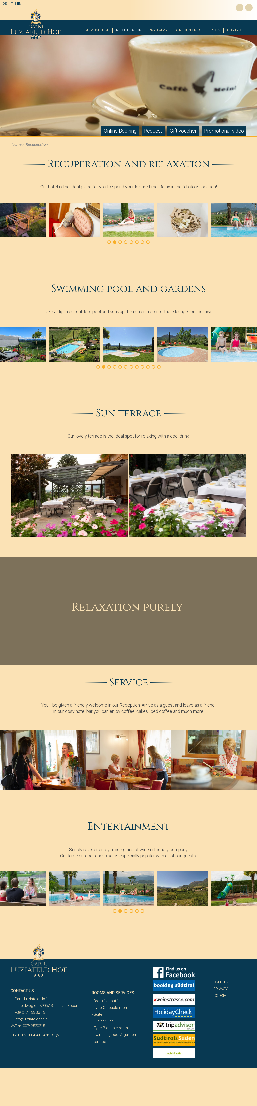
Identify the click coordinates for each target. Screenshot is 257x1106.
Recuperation (129, 30)
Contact (235, 30)
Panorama (158, 30)
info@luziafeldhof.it (30, 1019)
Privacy (220, 989)
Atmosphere (97, 30)
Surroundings (188, 30)
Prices (214, 30)
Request (153, 131)
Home (16, 144)
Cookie (219, 995)
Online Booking (120, 131)
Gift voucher (183, 131)
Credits (220, 982)
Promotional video (224, 131)
